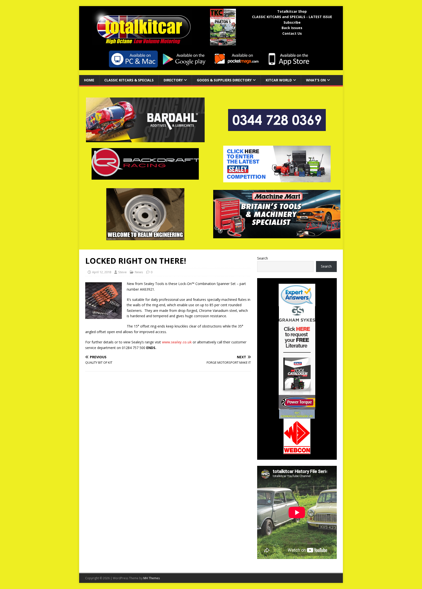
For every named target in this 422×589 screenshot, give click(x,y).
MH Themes (151, 578)
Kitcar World (279, 80)
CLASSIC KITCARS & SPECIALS (129, 80)
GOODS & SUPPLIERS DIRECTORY (224, 80)
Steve (122, 272)
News (139, 272)
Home (89, 80)
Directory (173, 80)
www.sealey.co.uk (177, 342)
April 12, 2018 (101, 272)
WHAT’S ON (316, 80)
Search (262, 258)
